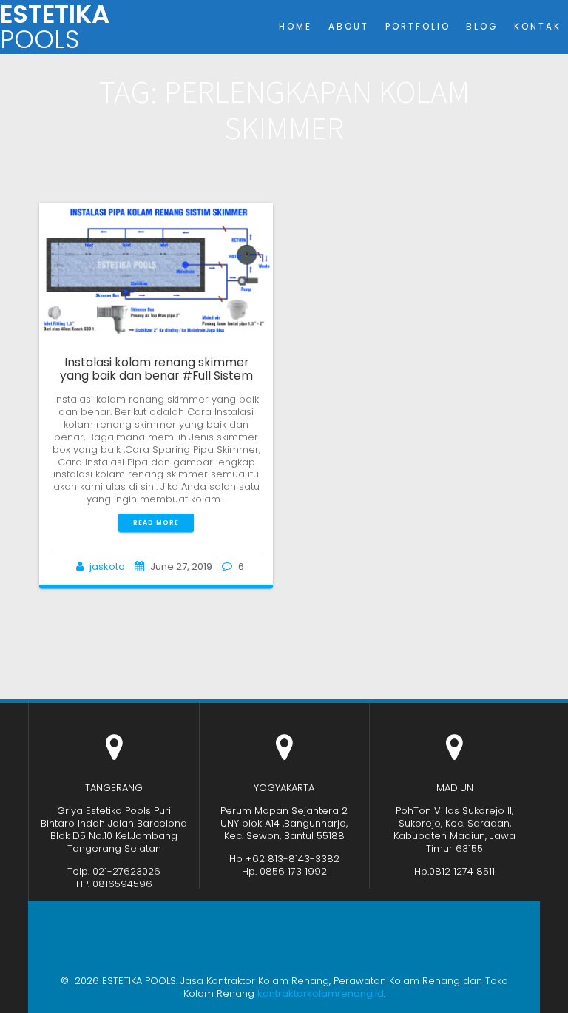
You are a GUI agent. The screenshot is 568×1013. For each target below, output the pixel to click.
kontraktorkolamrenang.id (320, 993)
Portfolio (417, 27)
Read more (156, 522)
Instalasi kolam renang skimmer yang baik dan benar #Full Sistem (156, 368)
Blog (482, 27)
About (348, 27)
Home (295, 27)
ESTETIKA (54, 27)
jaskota (107, 566)
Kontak (537, 27)
